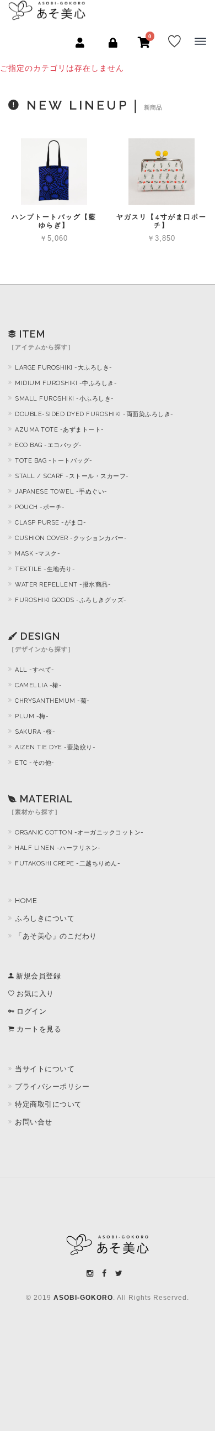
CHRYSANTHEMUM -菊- (52, 700)
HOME (26, 900)
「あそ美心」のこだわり (56, 936)
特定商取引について (48, 1104)
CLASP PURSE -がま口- (51, 522)
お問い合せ (33, 1122)
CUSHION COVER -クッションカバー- (71, 538)
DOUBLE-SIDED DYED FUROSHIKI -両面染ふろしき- (94, 414)
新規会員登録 (37, 976)
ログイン (30, 1011)
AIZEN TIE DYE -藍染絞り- (55, 747)
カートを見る (38, 1029)
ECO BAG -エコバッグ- (48, 445)
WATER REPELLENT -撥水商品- (63, 584)
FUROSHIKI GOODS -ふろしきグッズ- (71, 600)
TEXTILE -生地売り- (45, 569)
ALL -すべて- (35, 669)
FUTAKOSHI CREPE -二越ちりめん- (67, 863)
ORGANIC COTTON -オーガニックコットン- (79, 832)
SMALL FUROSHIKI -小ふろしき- (64, 398)
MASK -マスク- (37, 553)
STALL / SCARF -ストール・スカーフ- (72, 476)
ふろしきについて (44, 918)
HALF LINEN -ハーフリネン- (58, 848)
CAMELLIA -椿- (38, 685)
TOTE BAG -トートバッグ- (54, 460)
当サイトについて (44, 1069)
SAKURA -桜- (35, 731)
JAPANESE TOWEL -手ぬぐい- (61, 491)
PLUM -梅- (32, 716)
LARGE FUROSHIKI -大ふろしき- (63, 367)
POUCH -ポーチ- (40, 507)
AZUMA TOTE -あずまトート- (59, 429)
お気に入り (34, 993)
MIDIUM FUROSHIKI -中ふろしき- (66, 383)
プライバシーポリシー (52, 1086)
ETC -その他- (35, 762)
